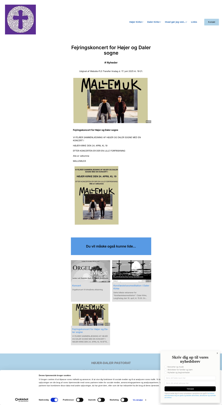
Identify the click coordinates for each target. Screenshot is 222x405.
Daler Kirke (153, 22)
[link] (136, 22)
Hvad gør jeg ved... (175, 22)
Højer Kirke (135, 22)
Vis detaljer (138, 400)
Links (194, 22)
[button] (211, 22)
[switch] (79, 400)
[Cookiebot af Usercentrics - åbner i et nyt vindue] (22, 400)
